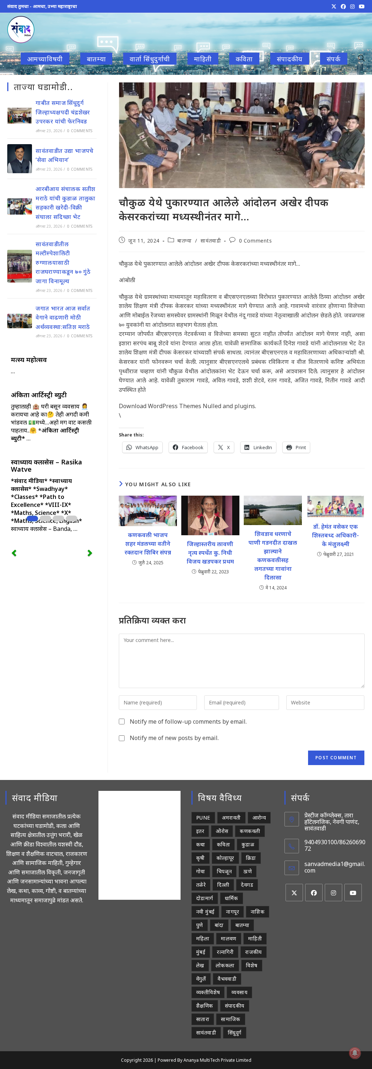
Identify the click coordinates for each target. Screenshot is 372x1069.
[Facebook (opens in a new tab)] (343, 6)
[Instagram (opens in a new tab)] (352, 6)
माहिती (255, 938)
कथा (200, 844)
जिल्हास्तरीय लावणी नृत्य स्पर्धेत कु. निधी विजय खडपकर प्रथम (210, 552)
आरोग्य (259, 817)
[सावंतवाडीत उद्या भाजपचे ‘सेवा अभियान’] (19, 158)
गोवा (200, 871)
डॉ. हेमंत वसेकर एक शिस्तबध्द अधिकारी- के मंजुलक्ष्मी (335, 535)
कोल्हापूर (225, 857)
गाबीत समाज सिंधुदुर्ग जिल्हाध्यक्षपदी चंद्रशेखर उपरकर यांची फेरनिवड (63, 112)
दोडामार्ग (204, 898)
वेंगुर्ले (201, 978)
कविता (223, 844)
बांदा (219, 925)
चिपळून (224, 871)
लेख (200, 965)
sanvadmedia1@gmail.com (334, 867)
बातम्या (184, 240)
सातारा (202, 1019)
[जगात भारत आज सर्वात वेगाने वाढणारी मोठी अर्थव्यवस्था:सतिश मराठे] (19, 321)
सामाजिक (230, 1019)
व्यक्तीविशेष (208, 992)
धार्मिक (231, 898)
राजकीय (253, 951)
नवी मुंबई (205, 911)
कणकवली (250, 831)
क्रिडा (251, 857)
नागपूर (232, 911)
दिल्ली (223, 884)
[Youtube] (353, 892)
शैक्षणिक (204, 1005)
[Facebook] (314, 892)
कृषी (200, 857)
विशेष (251, 965)
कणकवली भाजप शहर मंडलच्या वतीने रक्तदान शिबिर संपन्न (148, 543)
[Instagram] (333, 892)
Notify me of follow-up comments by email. (188, 721)
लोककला (225, 965)
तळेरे (201, 884)
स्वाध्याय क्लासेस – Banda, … (44, 529)
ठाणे (247, 871)
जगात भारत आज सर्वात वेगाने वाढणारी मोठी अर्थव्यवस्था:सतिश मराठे (63, 317)
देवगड (247, 884)
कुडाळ (248, 844)
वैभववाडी (227, 978)
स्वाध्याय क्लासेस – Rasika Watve (46, 465)
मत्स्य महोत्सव (29, 359)
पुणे (199, 925)
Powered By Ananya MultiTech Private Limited (204, 1060)
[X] (294, 892)
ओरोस (222, 831)
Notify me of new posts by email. (174, 738)
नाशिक (257, 911)
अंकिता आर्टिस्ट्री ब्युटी (39, 394)
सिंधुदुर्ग (235, 1032)
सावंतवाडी (211, 240)
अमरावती (231, 817)
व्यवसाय (239, 992)
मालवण (228, 938)
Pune (203, 817)
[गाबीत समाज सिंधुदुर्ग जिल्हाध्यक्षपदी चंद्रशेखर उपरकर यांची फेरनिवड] (19, 115)
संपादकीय (234, 1005)
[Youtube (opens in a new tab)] (361, 6)
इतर (200, 831)
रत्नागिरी (225, 951)
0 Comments (255, 240)
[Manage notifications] (355, 1053)
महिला (202, 938)
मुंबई (200, 951)
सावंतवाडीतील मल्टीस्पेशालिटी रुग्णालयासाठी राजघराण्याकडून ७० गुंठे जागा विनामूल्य (63, 262)
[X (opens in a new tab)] (334, 6)
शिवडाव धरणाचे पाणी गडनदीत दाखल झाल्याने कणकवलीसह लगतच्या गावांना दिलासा (272, 555)
